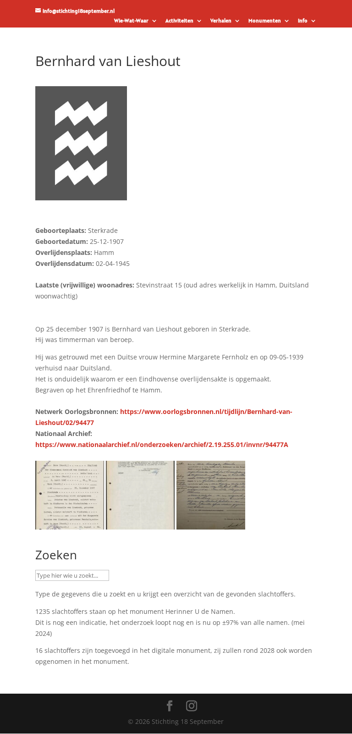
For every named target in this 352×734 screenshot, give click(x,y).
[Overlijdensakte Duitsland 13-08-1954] (69, 523)
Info (303, 21)
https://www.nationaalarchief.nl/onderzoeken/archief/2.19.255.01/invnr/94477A (161, 444)
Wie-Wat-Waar (131, 21)
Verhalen (220, 21)
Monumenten (264, 21)
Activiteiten (179, 21)
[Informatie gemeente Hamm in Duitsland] (140, 523)
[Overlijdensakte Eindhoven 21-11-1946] (210, 523)
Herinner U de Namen (199, 611)
